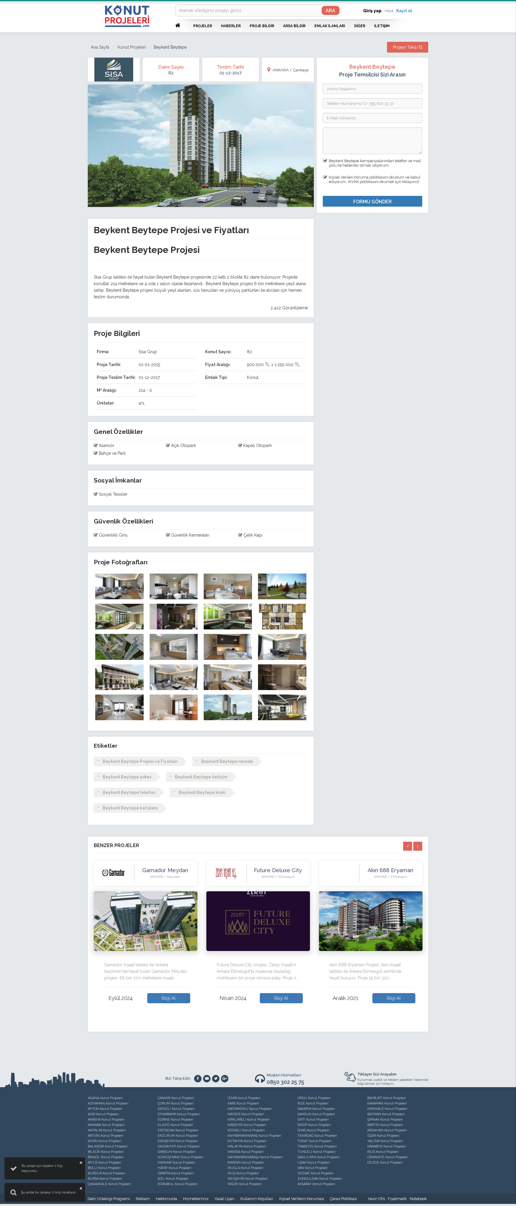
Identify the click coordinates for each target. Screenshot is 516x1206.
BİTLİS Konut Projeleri (104, 1162)
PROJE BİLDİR (262, 26)
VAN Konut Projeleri (312, 1168)
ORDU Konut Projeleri (314, 1098)
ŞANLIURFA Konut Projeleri (318, 1157)
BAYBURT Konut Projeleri (386, 1098)
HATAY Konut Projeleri (174, 1168)
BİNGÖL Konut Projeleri (106, 1157)
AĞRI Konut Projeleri (103, 1114)
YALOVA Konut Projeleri (385, 1141)
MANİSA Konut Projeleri (246, 1152)
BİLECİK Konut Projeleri (106, 1152)
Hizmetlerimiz (195, 1198)
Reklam (143, 1198)
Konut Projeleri (132, 47)
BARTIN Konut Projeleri (385, 1125)
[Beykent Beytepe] (119, 586)
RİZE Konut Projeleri (312, 1103)
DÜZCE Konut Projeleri (385, 1162)
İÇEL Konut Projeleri (173, 1179)
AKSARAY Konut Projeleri (316, 1184)
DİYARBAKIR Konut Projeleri (179, 1114)
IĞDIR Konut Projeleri (383, 1136)
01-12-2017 (230, 72)
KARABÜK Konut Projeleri (386, 1146)
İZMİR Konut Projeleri (244, 1098)
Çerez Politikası (343, 1198)
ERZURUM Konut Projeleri (178, 1136)
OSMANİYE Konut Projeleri (387, 1157)
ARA (330, 10)
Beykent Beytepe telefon (129, 792)
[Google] (224, 1078)
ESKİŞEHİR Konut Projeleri (178, 1141)
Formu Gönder (372, 201)
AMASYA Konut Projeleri (106, 1119)
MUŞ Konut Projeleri (243, 1173)
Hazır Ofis (376, 1198)
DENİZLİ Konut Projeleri (176, 1109)
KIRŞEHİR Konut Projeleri (247, 1125)
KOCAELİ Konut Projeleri (246, 1130)
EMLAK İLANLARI (329, 26)
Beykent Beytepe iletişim (201, 777)
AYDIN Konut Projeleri (104, 1141)
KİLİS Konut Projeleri (383, 1152)
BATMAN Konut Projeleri (386, 1114)
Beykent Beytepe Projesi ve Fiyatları (140, 761)
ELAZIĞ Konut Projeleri (175, 1125)
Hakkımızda (166, 1198)
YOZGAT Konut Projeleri (315, 1173)
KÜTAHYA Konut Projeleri (247, 1141)
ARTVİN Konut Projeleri (105, 1136)
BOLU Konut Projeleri (104, 1168)
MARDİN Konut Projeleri (246, 1162)
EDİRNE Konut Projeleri (176, 1119)
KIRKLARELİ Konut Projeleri (249, 1119)
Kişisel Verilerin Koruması (301, 1198)
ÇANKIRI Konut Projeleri (176, 1098)
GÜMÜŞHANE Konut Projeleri (180, 1157)
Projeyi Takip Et (407, 47)
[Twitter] (215, 1078)
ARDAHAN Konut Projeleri (387, 1130)
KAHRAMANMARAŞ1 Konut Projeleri (255, 1157)
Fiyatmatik (397, 1198)
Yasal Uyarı (224, 1198)
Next (427, 941)
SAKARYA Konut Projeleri (316, 1109)
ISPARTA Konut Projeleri (176, 1173)
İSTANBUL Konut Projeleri (177, 1184)
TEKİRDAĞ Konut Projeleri (317, 1136)
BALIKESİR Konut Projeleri (108, 1146)
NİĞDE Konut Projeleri (245, 1184)
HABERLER (231, 26)
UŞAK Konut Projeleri (313, 1162)
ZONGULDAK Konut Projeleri (319, 1179)
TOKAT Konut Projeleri (314, 1141)
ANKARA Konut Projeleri (106, 1125)
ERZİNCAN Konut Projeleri (178, 1130)
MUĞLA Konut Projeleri (245, 1168)
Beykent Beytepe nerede (227, 761)
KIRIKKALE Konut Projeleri (387, 1109)
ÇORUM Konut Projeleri (176, 1103)
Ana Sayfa (100, 47)
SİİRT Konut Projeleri (313, 1119)
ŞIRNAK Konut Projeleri (385, 1119)
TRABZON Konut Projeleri (317, 1146)
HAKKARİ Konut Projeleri (176, 1162)
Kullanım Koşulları (256, 1198)
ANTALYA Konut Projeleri (107, 1130)
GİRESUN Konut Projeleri (177, 1152)
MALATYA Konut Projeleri (247, 1146)
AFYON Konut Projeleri (105, 1109)
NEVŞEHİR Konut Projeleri (248, 1179)
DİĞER (359, 26)
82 (170, 72)
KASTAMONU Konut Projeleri (250, 1109)
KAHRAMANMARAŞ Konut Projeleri (254, 1136)
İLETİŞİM (382, 26)
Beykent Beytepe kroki (202, 792)
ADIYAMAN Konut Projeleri (108, 1103)
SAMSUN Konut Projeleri (316, 1114)
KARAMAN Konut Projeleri (387, 1103)
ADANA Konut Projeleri (105, 1098)
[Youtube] (207, 1078)
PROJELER (202, 26)
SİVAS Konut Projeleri (313, 1130)
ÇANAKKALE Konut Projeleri (109, 1184)
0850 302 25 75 (285, 1082)
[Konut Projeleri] (127, 16)
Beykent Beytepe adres (127, 777)
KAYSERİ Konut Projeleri (246, 1114)
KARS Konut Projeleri (243, 1103)
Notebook (418, 1198)
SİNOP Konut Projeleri (314, 1125)
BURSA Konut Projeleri (105, 1179)
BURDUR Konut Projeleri (106, 1173)
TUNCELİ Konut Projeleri (316, 1152)
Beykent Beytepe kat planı (130, 808)
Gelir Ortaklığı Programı (109, 1198)
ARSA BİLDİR (294, 26)
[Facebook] (198, 1078)
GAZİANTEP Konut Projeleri (179, 1146)
